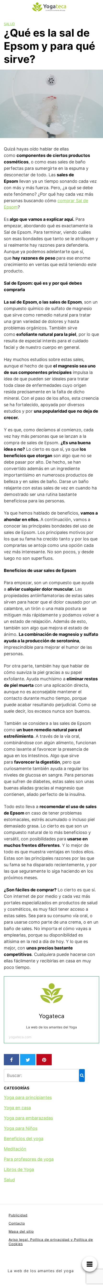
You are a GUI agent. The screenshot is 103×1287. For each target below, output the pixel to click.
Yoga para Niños (20, 1128)
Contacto (17, 1223)
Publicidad (18, 1215)
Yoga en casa (17, 1107)
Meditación (15, 1148)
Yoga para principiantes (28, 1097)
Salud (9, 24)
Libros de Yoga (19, 1169)
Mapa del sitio (21, 1231)
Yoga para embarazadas (28, 1118)
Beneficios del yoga (23, 1138)
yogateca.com (20, 1037)
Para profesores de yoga (29, 1159)
